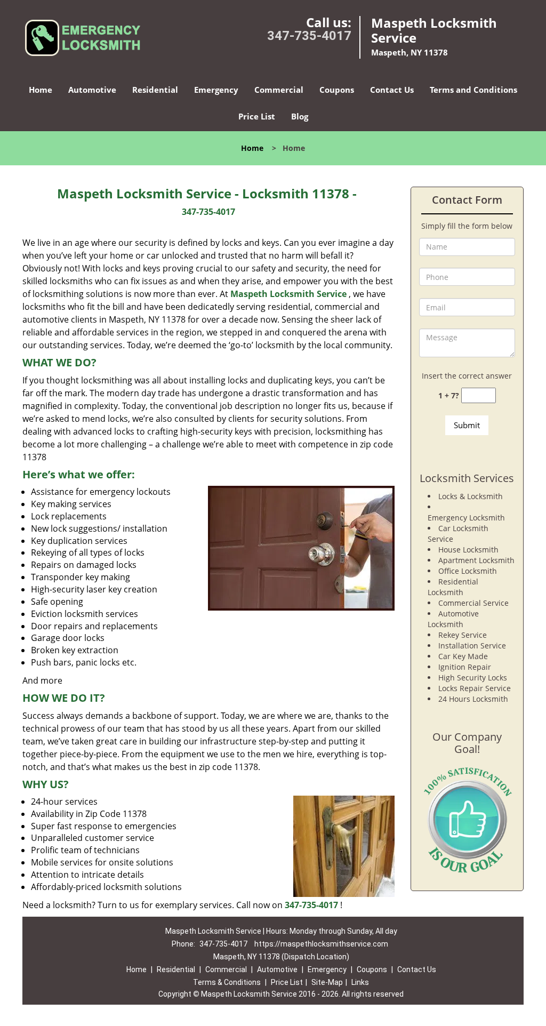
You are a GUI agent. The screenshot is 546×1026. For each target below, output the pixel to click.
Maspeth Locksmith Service (288, 294)
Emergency (216, 89)
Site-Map (327, 982)
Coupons (336, 89)
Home (40, 89)
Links (360, 982)
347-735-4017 (309, 35)
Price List (256, 116)
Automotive (92, 89)
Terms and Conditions (473, 89)
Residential (155, 89)
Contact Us (392, 89)
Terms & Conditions (227, 982)
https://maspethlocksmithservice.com (321, 944)
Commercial (278, 89)
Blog (299, 116)
